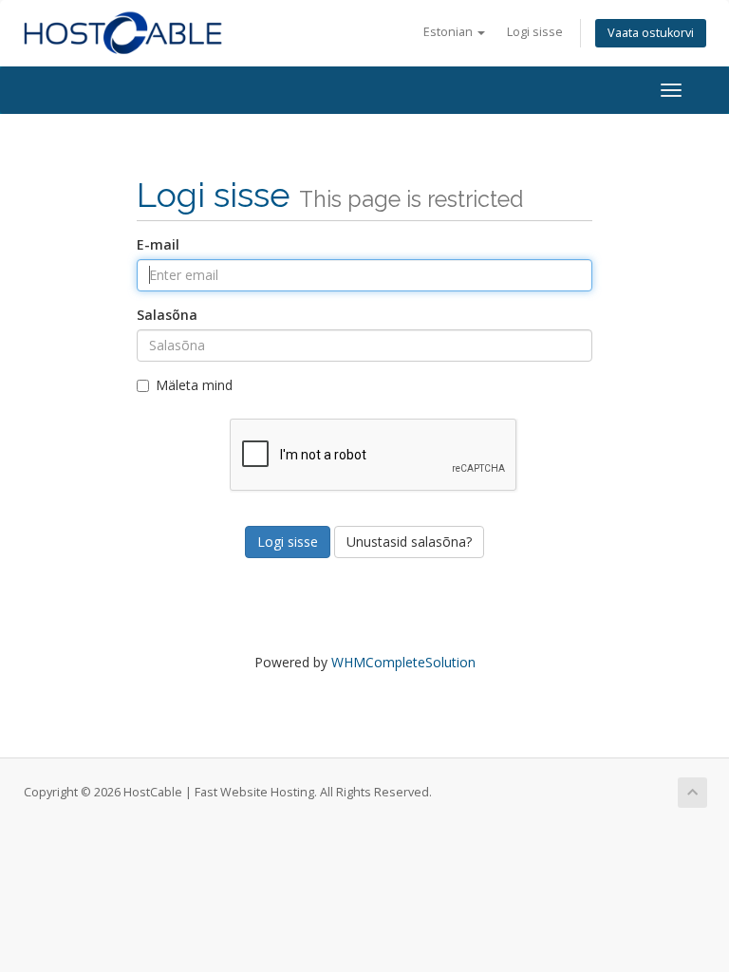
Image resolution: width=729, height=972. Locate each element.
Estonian (449, 32)
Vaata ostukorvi (651, 33)
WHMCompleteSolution (403, 662)
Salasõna (167, 315)
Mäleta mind (194, 385)
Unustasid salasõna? (409, 542)
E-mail (158, 244)
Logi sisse (535, 32)
